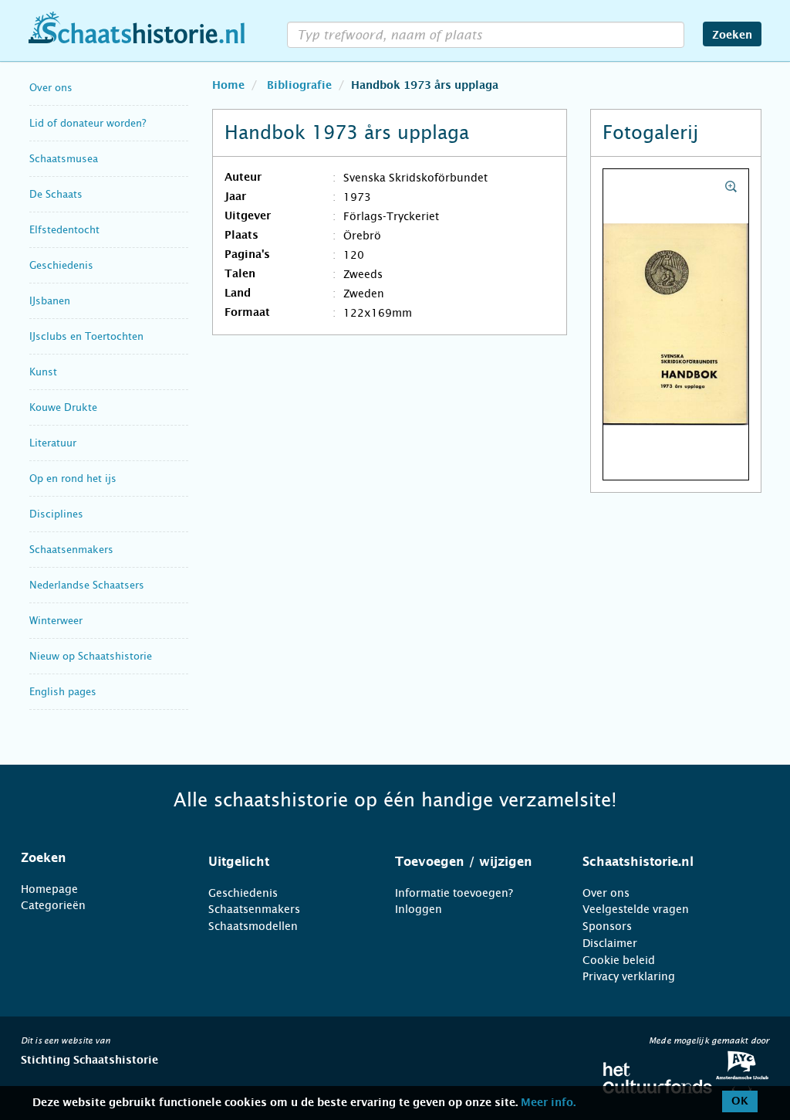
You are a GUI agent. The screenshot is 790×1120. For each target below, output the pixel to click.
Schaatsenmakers (71, 549)
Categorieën (53, 905)
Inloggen (418, 909)
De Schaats (56, 194)
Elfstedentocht (64, 230)
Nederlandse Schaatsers (86, 585)
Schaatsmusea (63, 159)
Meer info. (548, 1103)
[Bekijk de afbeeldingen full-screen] (676, 325)
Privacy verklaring (628, 976)
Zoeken (732, 35)
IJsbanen (49, 301)
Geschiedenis (61, 265)
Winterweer (56, 620)
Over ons (51, 87)
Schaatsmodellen (253, 926)
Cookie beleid (618, 960)
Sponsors (607, 926)
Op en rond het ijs (72, 478)
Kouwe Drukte (63, 407)
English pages (62, 691)
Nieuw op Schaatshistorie (90, 656)
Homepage (49, 889)
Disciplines (56, 514)
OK (739, 1101)
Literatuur (52, 443)
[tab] (95, 858)
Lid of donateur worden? (87, 123)
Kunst (43, 372)
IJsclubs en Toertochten (86, 336)
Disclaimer (609, 943)
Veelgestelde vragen (635, 909)
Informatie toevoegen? (454, 893)
